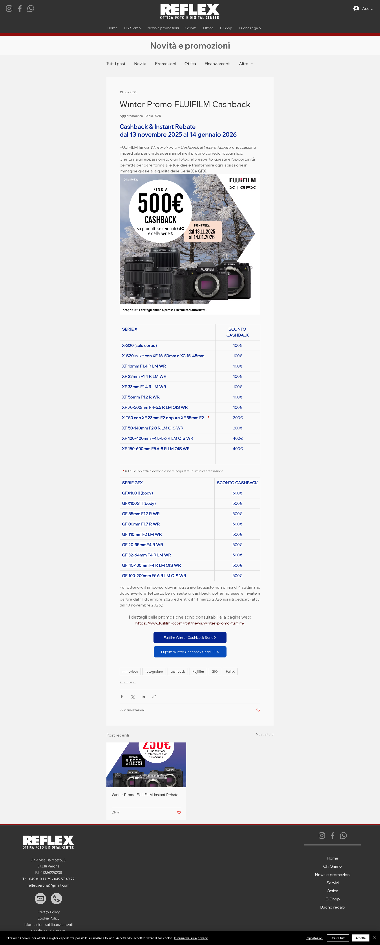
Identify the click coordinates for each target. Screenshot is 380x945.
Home (332, 858)
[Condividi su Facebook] (122, 696)
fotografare (154, 671)
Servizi (332, 882)
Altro (243, 63)
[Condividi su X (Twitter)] (132, 696)
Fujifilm (198, 671)
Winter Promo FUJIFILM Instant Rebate (145, 795)
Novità (140, 63)
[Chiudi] (374, 937)
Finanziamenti (217, 63)
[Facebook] (20, 8)
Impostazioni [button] (314, 938)
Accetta (360, 938)
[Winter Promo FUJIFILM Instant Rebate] (146, 764)
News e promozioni (332, 874)
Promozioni (165, 63)
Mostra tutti (265, 734)
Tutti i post (115, 63)
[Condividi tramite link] (154, 696)
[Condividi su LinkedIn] (143, 696)
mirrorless (130, 671)
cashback (177, 671)
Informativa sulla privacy (191, 938)
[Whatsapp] (30, 8)
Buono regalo (332, 907)
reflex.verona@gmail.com (48, 885)
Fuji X (230, 671)
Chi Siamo (332, 866)
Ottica (190, 63)
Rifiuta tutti (338, 938)
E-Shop (332, 899)
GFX (215, 671)
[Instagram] (9, 8)
